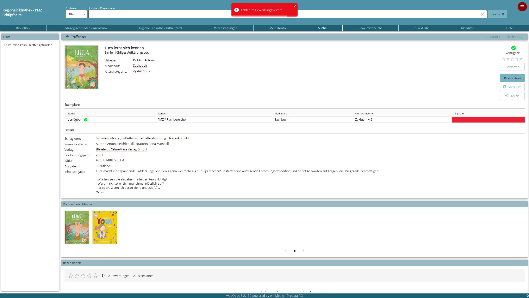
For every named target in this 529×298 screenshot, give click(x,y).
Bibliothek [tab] (23, 28)
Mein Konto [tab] (277, 28)
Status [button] (71, 113)
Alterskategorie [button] (364, 113)
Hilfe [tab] (509, 28)
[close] (294, 7)
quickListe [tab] (422, 28)
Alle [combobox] (71, 14)
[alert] (264, 10)
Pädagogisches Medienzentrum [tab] (85, 28)
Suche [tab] (322, 28)
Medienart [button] (281, 113)
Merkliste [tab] (467, 28)
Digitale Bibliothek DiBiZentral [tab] (160, 28)
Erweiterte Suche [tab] (370, 28)
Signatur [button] (460, 113)
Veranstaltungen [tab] (225, 28)
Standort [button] (162, 113)
